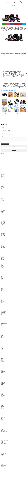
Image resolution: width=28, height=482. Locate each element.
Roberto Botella (3, 417)
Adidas (2, 268)
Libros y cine (2, 361)
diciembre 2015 (3, 220)
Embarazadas (3, 334)
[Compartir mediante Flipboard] (16, 24)
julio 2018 (2, 186)
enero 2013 (2, 258)
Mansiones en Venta (3, 373)
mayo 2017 (2, 201)
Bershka (2, 278)
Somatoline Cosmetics (4, 431)
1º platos (2, 264)
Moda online (2, 392)
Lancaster (2, 357)
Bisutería (2, 280)
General (2, 339)
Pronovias (2, 406)
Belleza (2, 277)
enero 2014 (2, 245)
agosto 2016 (2, 211)
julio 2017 (2, 199)
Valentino (2, 454)
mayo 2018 (2, 188)
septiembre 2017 (3, 197)
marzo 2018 (2, 190)
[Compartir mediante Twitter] (24, 24)
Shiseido (2, 428)
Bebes (2, 276)
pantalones (2, 397)
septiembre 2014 (3, 236)
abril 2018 (2, 189)
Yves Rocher (2, 468)
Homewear (2, 345)
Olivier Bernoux (3, 395)
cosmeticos (10, 116)
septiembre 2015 (3, 223)
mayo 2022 (2, 175)
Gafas (2, 338)
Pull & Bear (2, 407)
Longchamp (2, 362)
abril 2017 (2, 202)
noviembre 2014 (3, 234)
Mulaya (2, 394)
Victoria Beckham (3, 463)
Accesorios (2, 267)
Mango (2, 369)
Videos (2, 464)
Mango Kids (2, 372)
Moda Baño (2, 385)
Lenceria (2, 359)
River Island (2, 416)
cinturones (2, 301)
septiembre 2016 (3, 210)
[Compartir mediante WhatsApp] (4, 24)
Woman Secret (3, 466)
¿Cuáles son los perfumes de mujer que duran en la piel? (7, 159)
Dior (1, 324)
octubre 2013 (3, 248)
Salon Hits (2, 421)
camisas (2, 290)
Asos (2, 275)
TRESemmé (2, 451)
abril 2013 (2, 255)
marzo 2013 (2, 256)
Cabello (2, 287)
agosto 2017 (2, 198)
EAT (1, 327)
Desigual (2, 322)
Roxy (2, 419)
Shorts (2, 429)
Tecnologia (2, 442)
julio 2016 (2, 212)
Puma (2, 409)
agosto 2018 (2, 185)
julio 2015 (2, 225)
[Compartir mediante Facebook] (12, 24)
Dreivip (2, 326)
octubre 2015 (3, 222)
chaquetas (2, 300)
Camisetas (2, 291)
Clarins (2, 302)
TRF (1, 452)
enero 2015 (2, 232)
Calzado (2, 288)
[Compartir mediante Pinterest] (20, 24)
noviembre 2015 (3, 221)
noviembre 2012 (3, 260)
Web (2, 133)
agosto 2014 (2, 237)
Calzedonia (2, 289)
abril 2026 (2, 166)
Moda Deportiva (3, 386)
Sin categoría (3, 430)
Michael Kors (3, 382)
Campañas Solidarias (3, 292)
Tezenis (2, 444)
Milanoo (2, 384)
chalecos (2, 299)
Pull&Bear (2, 408)
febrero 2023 (2, 173)
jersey (2, 347)
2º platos (2, 265)
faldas (2, 335)
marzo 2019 (2, 178)
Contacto (13, 5)
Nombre (3, 127)
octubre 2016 (3, 209)
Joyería (2, 349)
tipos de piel (14, 116)
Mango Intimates (3, 371)
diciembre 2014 (3, 233)
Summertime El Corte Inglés (4, 440)
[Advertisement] (14, 47)
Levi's (2, 360)
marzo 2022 (2, 176)
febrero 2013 (2, 257)
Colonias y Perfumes (3, 303)
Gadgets (2, 337)
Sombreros (2, 432)
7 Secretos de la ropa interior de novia (5, 158)
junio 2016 (2, 213)
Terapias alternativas (3, 443)
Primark (2, 404)
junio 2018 (2, 187)
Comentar (3, 136)
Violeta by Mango (3, 465)
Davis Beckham (3, 313)
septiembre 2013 (3, 249)
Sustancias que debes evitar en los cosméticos (19, 121)
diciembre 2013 (3, 246)
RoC (1, 418)
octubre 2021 (3, 177)
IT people (2, 346)
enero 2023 (2, 174)
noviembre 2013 (3, 247)
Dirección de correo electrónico (6, 130)
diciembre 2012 (3, 259)
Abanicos (2, 266)
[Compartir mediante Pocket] (8, 24)
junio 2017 (2, 200)
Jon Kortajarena (3, 348)
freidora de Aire (3, 336)
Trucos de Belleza (3, 453)
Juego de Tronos (3, 350)
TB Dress (2, 441)
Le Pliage (2, 358)
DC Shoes (2, 314)
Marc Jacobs (2, 374)
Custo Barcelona (3, 311)
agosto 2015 (2, 224)
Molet (2, 393)
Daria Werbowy (3, 312)
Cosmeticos (2, 310)
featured (12, 116)
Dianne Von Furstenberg (4, 323)
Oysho (2, 396)
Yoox (2, 467)
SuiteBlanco (2, 439)
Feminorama (14, 2)
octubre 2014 (3, 235)
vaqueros (2, 456)
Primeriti (2, 405)
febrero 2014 (2, 244)
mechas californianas (4, 381)
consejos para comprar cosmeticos (6, 116)
